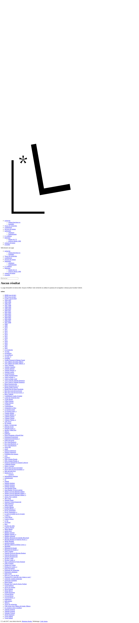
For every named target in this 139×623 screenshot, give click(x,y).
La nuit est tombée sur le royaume (15, 514)
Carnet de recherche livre (12, 397)
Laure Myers (8, 517)
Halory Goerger (9, 466)
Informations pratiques (11, 476)
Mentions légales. (27, 621)
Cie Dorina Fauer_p (10, 411)
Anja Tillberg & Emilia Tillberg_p (15, 363)
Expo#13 (7, 457)
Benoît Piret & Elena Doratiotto (14, 389)
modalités (11, 224)
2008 (6, 324)
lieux (6, 524)
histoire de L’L (12, 239)
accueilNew (8, 353)
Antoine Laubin (9, 372)
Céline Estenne (9, 401)
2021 (6, 346)
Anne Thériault (9, 365)
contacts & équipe (10, 243)
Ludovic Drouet (9, 527)
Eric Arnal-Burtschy (11, 445)
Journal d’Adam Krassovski (13, 502)
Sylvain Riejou (9, 594)
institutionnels (12, 234)
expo (6, 456)
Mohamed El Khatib (11, 548)
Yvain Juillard (9, 616)
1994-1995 (8, 300)
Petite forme (8, 573)
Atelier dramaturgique (11, 375)
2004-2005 (8, 317)
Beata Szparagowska (11, 384)
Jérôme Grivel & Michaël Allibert (14, 491)
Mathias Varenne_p (10, 534)
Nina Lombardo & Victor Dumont (15, 562)
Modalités (7, 546)
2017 (6, 339)
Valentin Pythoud (10, 609)
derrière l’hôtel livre (10, 430)
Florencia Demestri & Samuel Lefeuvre (16, 462)
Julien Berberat (9, 503)
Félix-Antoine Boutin (11, 459)
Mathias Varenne (10, 532)
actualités (7, 244)
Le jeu (6, 521)
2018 (6, 341)
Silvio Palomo (9, 589)
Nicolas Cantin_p (10, 560)
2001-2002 (8, 312)
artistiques (11, 232)
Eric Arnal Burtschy (10, 442)
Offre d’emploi (9, 563)
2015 (6, 336)
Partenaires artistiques (11, 572)
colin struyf (8, 421)
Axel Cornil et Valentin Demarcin (15, 382)
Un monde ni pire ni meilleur (13, 608)
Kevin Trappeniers (10, 510)
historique (7, 238)
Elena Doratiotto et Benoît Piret (14, 435)
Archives (11, 474)
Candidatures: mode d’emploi (13, 396)
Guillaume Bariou (10, 464)
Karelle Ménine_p (10, 509)
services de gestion (10, 229)
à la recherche (9, 350)
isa (5, 480)
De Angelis (8, 423)
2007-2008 (8, 322)
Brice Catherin (9, 394)
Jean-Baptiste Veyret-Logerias (13, 490)
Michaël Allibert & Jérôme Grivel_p (15, 544)
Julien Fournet (9, 505)
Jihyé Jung (8, 498)
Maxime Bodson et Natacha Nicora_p (16, 539)
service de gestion (10, 587)
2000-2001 (8, 310)
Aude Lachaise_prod (11, 379)
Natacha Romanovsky (11, 555)
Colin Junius (43, 621)
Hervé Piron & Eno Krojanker (14, 468)
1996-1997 (8, 304)
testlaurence (8, 599)
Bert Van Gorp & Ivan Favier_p (14, 392)
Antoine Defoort (9, 368)
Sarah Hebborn (9, 585)
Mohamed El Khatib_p (11, 550)
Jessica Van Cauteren (11, 497)
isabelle (7, 481)
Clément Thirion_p (10, 420)
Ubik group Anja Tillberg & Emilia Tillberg (17, 606)
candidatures (8, 227)
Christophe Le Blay (10, 408)
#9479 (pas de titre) (10, 297)
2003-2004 (8, 315)
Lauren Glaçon (9, 519)
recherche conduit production (13, 579)
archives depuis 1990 (14, 241)
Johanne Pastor (9, 500)
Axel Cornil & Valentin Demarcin (15, 380)
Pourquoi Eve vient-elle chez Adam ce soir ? (18, 577)
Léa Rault (7, 522)
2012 (6, 331)
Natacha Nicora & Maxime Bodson (15, 553)
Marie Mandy (9, 529)
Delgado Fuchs (9, 427)
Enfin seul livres (9, 440)
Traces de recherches (11, 226)
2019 (6, 343)
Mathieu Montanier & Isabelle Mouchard (17, 538)
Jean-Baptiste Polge (10, 488)
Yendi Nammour (9, 615)
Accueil (7, 351)
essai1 (6, 449)
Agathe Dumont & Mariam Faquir (15, 360)
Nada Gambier (9, 551)
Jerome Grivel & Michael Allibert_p (15, 495)
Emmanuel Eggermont (11, 437)
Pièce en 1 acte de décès (12, 575)
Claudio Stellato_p (10, 415)
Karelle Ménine (9, 507)
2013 (6, 333)
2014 (6, 334)
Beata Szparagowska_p (12, 386)
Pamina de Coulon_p (11, 567)
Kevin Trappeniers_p (11, 512)
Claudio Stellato (9, 413)
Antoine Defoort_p (10, 370)
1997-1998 (8, 305)
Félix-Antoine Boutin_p (12, 461)
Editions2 (7, 433)
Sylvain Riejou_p (10, 597)
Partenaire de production (12, 570)
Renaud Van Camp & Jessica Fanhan (16, 584)
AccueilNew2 (9, 355)
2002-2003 (8, 314)
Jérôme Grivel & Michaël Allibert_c (15, 493)
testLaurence (8, 601)
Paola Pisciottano (10, 568)
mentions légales (9, 543)
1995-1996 (8, 302)
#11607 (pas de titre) (11, 298)
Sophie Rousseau (10, 592)
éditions (7, 432)
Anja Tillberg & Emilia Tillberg (14, 362)
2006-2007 (8, 321)
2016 (6, 338)
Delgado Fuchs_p (10, 428)
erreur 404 (8, 447)
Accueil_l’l (8, 356)
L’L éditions (8, 236)
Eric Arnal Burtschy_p (11, 444)
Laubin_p (7, 515)
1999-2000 (8, 309)
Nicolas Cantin (9, 558)
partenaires (8, 231)
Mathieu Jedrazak (10, 536)
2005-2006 (8, 319)
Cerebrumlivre (9, 406)
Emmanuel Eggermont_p (12, 439)
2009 (6, 326)
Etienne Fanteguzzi (10, 450)
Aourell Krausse (9, 374)
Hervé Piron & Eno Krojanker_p (14, 469)
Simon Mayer (9, 591)
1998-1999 (8, 307)
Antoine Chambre (10, 367)
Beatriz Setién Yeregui (11, 387)
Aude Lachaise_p (10, 377)
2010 (6, 327)
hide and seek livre (10, 471)
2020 (6, 345)
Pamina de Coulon (10, 565)
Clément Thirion (9, 416)
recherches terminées (11, 580)
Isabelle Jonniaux (10, 483)
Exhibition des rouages (11, 454)
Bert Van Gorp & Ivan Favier (13, 391)
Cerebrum (7, 404)
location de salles (10, 526)
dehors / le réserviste (11, 425)
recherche (7, 220)
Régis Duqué (8, 582)
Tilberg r (7, 603)
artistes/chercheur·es (14, 222)
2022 (6, 348)
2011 (6, 329)
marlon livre (8, 531)
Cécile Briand (9, 399)
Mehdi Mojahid (9, 541)
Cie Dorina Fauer (10, 409)
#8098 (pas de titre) (10, 295)
